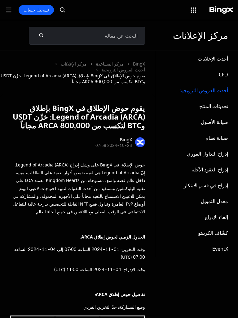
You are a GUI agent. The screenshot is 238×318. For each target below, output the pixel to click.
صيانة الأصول (214, 122)
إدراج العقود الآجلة (210, 169)
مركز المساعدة (110, 64)
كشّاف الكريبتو (213, 232)
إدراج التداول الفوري (207, 153)
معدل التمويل (214, 201)
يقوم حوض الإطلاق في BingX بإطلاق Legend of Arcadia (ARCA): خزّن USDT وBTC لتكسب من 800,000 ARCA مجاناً (73, 78)
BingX (139, 64)
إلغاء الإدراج (216, 217)
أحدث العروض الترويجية (203, 90)
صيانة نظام (216, 137)
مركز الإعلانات (74, 64)
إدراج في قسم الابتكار (206, 185)
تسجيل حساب (36, 10)
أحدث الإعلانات (213, 58)
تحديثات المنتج (213, 106)
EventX (220, 248)
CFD (223, 74)
